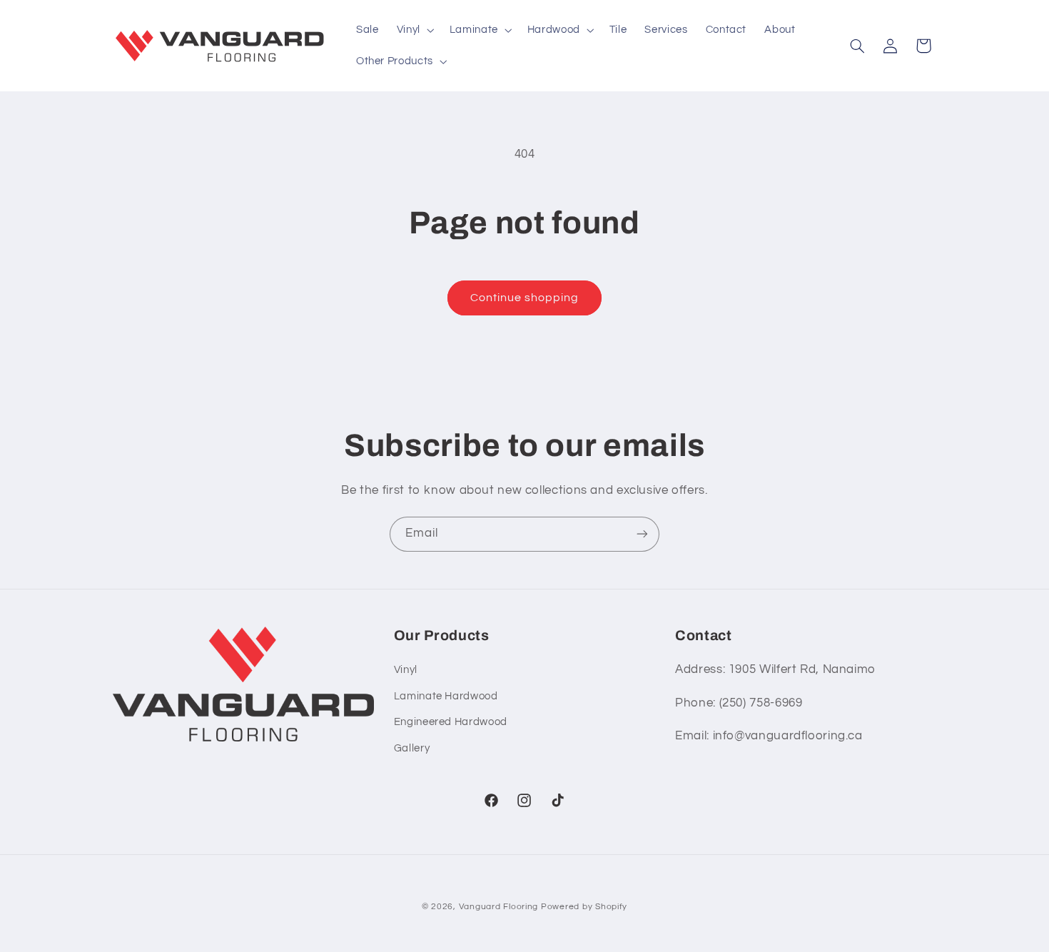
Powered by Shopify (584, 907)
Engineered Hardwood (450, 721)
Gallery (412, 748)
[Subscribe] (642, 534)
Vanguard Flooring (499, 907)
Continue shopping (524, 297)
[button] (413, 30)
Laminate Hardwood (446, 696)
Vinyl (405, 670)
